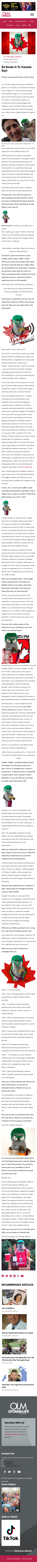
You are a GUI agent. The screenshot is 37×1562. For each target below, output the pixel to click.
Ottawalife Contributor (13, 57)
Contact (31, 21)
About (11, 21)
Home (5, 21)
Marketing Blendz (23, 1550)
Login (17, 25)
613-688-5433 (8, 1462)
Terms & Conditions (13, 1559)
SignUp (24, 25)
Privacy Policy (27, 1559)
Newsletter (10, 25)
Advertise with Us (21, 21)
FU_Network (27, 467)
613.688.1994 (8, 1464)
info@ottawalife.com (13, 1434)
